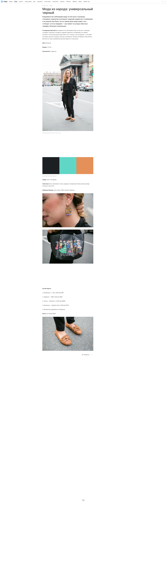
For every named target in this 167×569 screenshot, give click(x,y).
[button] (67, 93)
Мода (51, 5)
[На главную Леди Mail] (5, 1)
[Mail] (2, 1)
